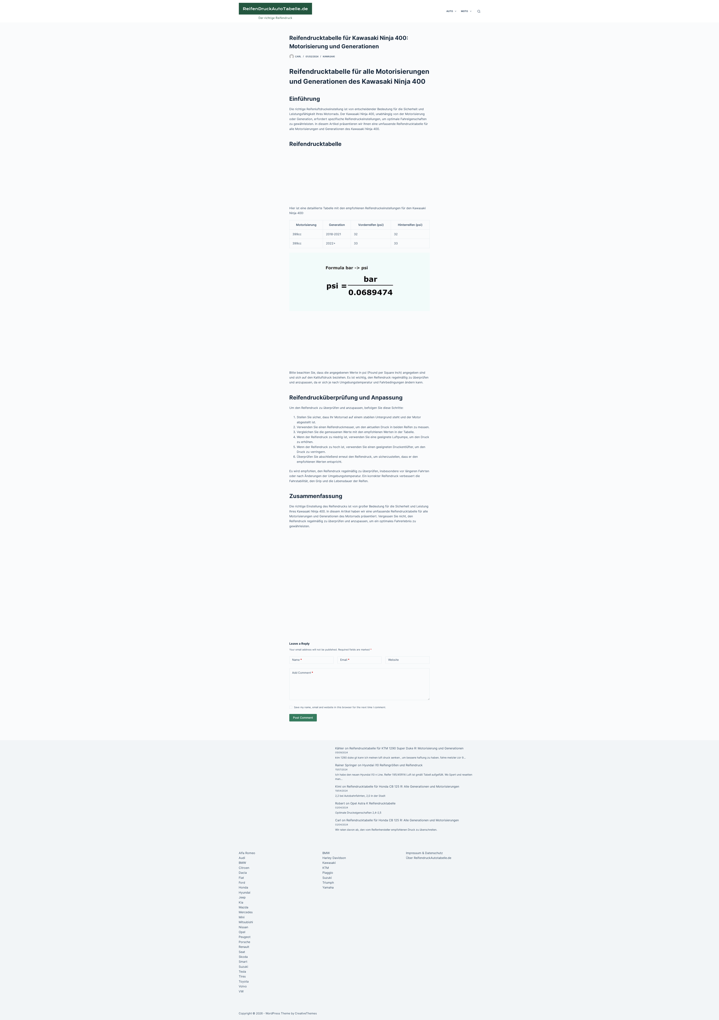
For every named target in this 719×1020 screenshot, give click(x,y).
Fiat (241, 878)
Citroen (244, 868)
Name (297, 660)
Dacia (243, 872)
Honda (243, 887)
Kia (241, 902)
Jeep (242, 897)
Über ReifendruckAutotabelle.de (428, 858)
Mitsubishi (246, 922)
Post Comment (303, 717)
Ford (242, 882)
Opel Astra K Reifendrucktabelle (372, 803)
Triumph (328, 882)
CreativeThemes (306, 1013)
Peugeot (245, 937)
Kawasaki (329, 56)
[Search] (478, 11)
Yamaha (328, 887)
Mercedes (246, 912)
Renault (244, 947)
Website (393, 660)
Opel (242, 932)
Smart (243, 961)
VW (241, 991)
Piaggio (327, 872)
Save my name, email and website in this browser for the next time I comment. (340, 707)
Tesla (242, 971)
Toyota (244, 981)
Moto (464, 11)
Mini (242, 917)
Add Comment (302, 672)
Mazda (243, 907)
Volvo (243, 986)
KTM (325, 868)
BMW (242, 863)
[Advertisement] (359, 178)
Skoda (243, 957)
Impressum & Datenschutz (424, 853)
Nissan (243, 927)
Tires (242, 976)
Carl (338, 820)
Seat (242, 952)
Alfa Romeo (247, 853)
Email (344, 660)
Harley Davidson (334, 858)
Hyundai (244, 892)
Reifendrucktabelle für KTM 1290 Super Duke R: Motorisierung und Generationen (406, 748)
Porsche (244, 942)
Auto (449, 11)
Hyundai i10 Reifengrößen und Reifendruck (392, 765)
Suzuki (243, 966)
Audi (242, 858)
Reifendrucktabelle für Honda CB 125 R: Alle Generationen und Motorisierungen (403, 786)
